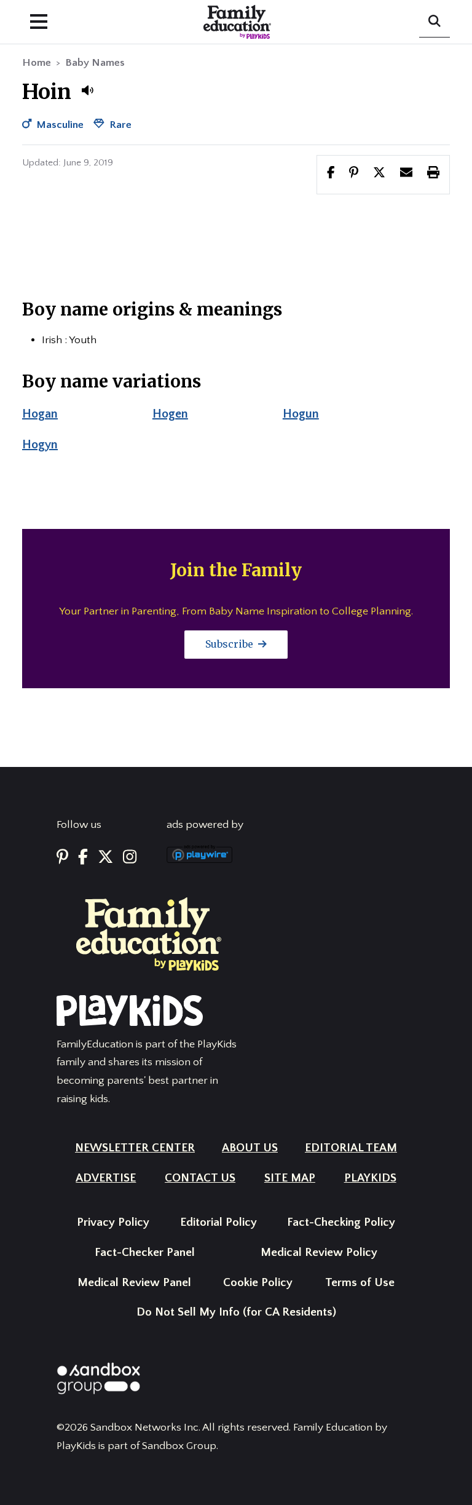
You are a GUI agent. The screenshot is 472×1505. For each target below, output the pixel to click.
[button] (87, 90)
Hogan (40, 414)
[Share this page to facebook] (331, 174)
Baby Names (95, 63)
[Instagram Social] (129, 858)
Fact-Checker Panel (145, 1252)
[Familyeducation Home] (149, 933)
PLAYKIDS (370, 1178)
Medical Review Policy (319, 1252)
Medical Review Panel (134, 1282)
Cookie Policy (258, 1282)
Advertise (106, 1178)
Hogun (301, 414)
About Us (250, 1148)
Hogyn (40, 444)
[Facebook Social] (83, 858)
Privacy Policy (113, 1222)
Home (36, 63)
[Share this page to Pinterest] (353, 174)
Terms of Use (360, 1282)
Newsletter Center (135, 1148)
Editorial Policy (218, 1222)
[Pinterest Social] (62, 858)
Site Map (289, 1178)
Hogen (170, 414)
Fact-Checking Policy (341, 1222)
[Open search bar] (434, 22)
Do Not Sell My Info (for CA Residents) (236, 1312)
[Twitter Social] (105, 858)
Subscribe (230, 644)
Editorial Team (351, 1148)
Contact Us (200, 1178)
